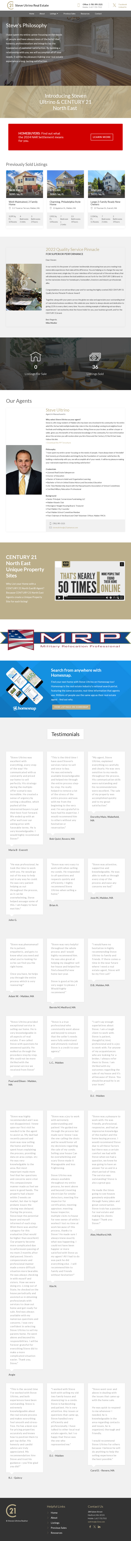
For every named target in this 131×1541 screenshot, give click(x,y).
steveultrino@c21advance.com (65, 527)
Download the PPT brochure (59, 443)
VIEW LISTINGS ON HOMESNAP (71, 707)
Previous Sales (69, 14)
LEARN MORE (102, 137)
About (42, 14)
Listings (53, 14)
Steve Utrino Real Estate (32, 5)
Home (31, 14)
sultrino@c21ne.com (96, 1522)
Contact (98, 14)
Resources (85, 14)
